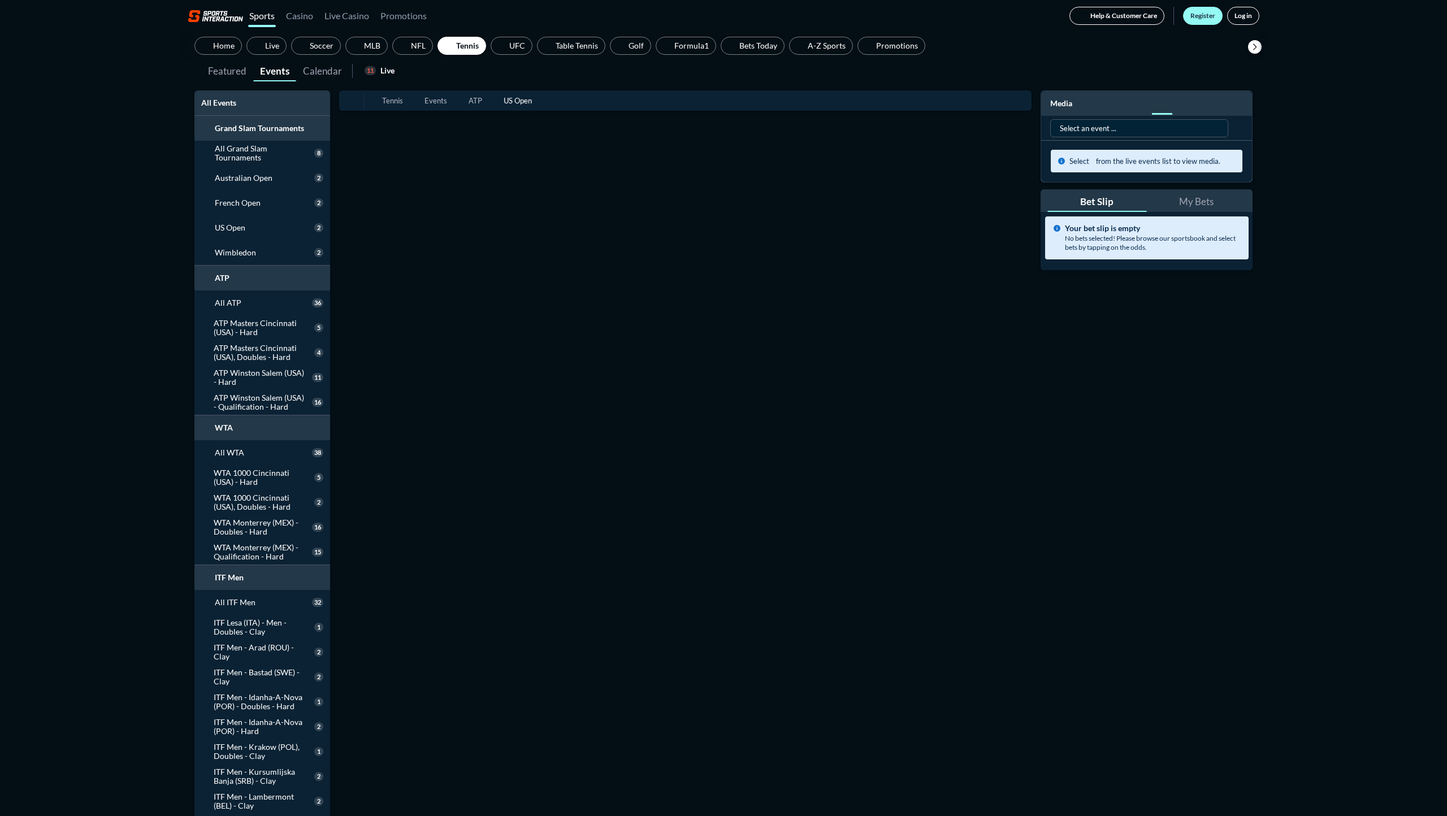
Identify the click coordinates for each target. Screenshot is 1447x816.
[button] (1255, 47)
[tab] (227, 70)
